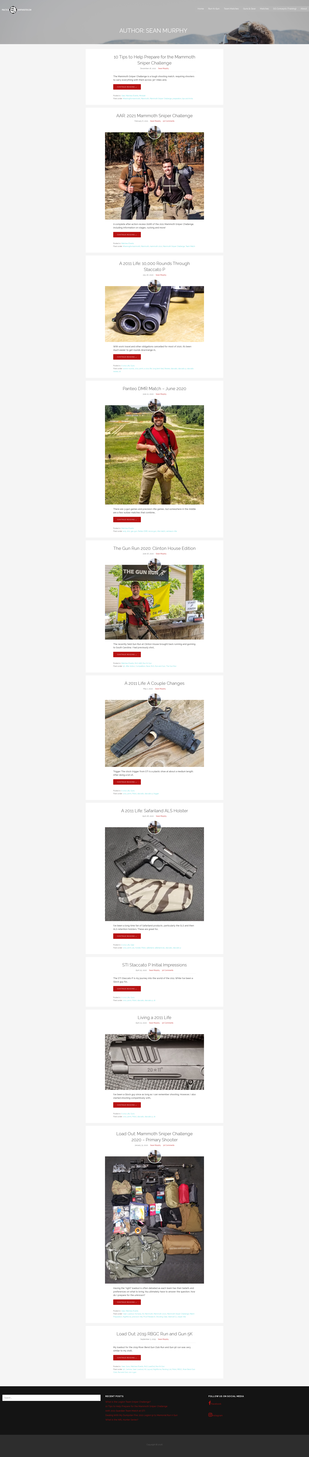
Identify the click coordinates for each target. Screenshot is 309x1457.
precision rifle (137, 1317)
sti (120, 371)
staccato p (182, 369)
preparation (176, 99)
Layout (149, 1369)
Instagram (217, 1415)
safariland (150, 948)
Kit (143, 1314)
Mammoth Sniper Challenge (161, 99)
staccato (174, 369)
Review (167, 369)
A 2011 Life (125, 366)
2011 (136, 369)
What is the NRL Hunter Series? (121, 1419)
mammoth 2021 (156, 246)
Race (148, 666)
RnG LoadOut (149, 1366)
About (304, 8)
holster (138, 948)
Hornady (138, 1314)
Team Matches (231, 8)
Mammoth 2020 (160, 1314)
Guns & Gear (249, 8)
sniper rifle (182, 1317)
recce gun (152, 531)
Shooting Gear (161, 1317)
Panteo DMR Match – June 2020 (154, 388)
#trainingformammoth (131, 99)
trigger (156, 794)
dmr (128, 531)
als (133, 948)
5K (124, 666)
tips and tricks (187, 99)
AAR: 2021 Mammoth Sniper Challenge (154, 115)
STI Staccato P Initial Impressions (154, 964)
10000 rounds (128, 369)
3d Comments (167, 970)
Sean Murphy (163, 68)
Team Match (190, 246)
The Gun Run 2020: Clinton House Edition (154, 548)
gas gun (134, 531)
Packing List (166, 1369)
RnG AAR (138, 663)
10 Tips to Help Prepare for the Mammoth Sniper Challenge (136, 1406)
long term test (158, 369)
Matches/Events (132, 96)
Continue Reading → (127, 87)
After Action (130, 666)
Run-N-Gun (214, 8)
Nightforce (127, 1317)
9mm (141, 369)
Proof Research (149, 1317)
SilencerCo (172, 1317)
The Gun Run (171, 666)
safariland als (160, 948)
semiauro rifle (171, 531)
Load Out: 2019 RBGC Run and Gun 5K (154, 1333)
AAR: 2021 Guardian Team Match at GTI (125, 1410)
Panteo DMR (142, 531)
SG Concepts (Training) (284, 8)
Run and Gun (160, 666)
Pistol (134, 794)
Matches (264, 8)
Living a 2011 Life (154, 1017)
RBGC (179, 1369)
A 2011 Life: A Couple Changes (154, 683)
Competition (140, 666)
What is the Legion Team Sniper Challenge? (128, 1402)
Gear (123, 96)
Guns (132, 366)
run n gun (132, 1372)
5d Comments (168, 121)
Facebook (216, 1404)
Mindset (142, 96)
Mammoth (145, 99)
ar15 (124, 531)
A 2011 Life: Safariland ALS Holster (154, 810)
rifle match (161, 531)
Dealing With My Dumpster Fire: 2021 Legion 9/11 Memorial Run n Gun (141, 1415)
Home (201, 8)
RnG (152, 666)
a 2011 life (148, 369)
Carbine (129, 1369)
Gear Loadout (128, 1314)
